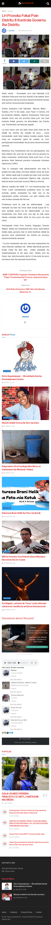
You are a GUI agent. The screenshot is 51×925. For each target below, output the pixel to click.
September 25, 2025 (9, 563)
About (4, 912)
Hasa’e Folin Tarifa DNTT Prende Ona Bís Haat (26, 834)
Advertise (13, 912)
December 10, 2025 (9, 426)
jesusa (11, 30)
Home (4, 11)
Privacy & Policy (26, 912)
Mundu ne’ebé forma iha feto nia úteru (20, 423)
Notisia (10, 11)
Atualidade (8, 418)
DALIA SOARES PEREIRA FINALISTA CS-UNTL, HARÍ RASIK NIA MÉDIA (20, 796)
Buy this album (16, 679)
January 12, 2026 (8, 382)
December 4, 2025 (8, 473)
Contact (39, 912)
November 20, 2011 (25, 30)
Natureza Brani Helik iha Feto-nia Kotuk (21, 513)
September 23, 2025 (9, 609)
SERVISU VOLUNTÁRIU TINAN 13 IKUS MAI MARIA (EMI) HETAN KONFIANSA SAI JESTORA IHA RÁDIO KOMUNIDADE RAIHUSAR (28, 823)
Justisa (7, 508)
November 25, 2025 (9, 516)
